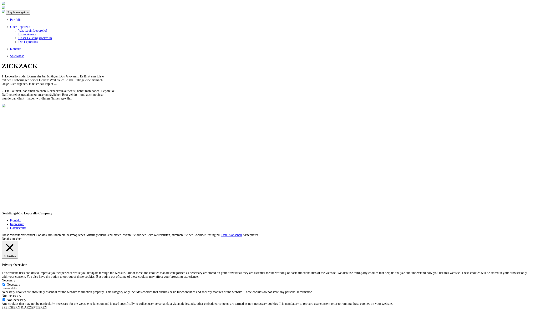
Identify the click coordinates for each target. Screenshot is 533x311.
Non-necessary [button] (11, 295)
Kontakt (15, 49)
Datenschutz (18, 228)
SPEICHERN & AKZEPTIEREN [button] (24, 307)
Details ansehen (231, 235)
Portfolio (15, 19)
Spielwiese (17, 56)
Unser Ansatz (27, 34)
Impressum (17, 224)
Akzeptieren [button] (251, 235)
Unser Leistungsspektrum (35, 38)
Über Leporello (20, 27)
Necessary (13, 284)
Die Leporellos (28, 42)
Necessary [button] (8, 280)
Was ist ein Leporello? (32, 30)
